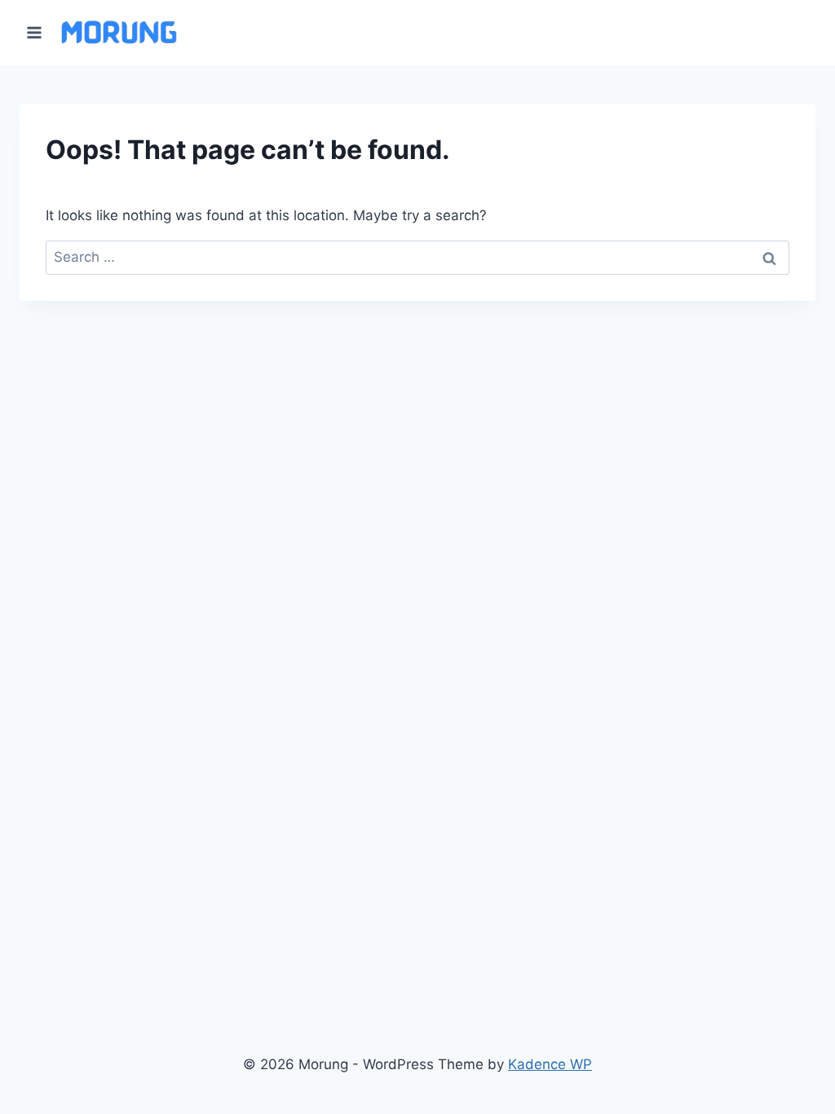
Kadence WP (550, 1064)
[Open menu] (35, 32)
